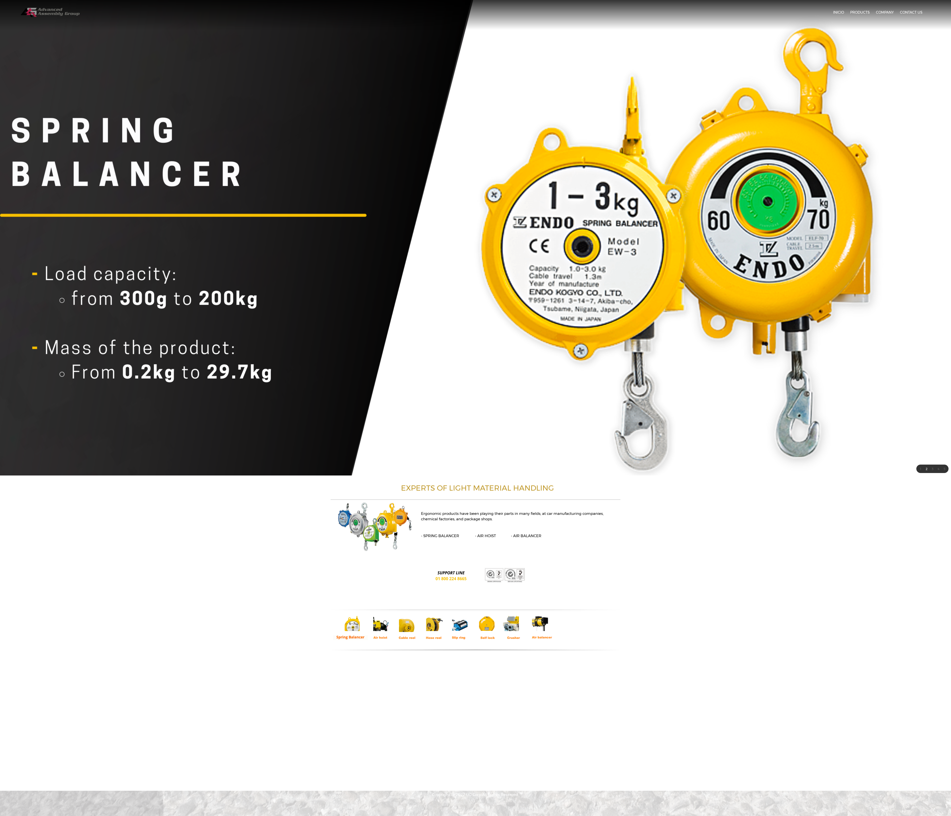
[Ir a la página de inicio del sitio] (50, 12)
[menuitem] (838, 12)
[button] (921, 469)
